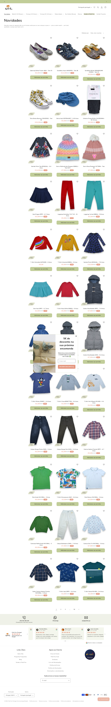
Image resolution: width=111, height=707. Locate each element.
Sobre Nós (20, 654)
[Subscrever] (68, 680)
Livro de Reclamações (55, 662)
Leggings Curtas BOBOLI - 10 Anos (94, 214)
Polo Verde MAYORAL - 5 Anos (41, 497)
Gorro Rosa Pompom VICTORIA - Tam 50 (94, 167)
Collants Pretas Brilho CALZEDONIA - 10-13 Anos (94, 119)
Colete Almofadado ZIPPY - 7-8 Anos (94, 308)
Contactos (55, 659)
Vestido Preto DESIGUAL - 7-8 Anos (94, 262)
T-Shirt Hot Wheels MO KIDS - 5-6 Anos (94, 402)
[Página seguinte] (79, 609)
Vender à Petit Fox (21, 662)
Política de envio (33, 701)
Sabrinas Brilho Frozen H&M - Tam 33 (41, 70)
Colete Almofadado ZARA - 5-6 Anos (94, 355)
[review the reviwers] (50, 630)
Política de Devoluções (54, 668)
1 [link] (56, 609)
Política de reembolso (66, 701)
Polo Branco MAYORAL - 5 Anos (94, 497)
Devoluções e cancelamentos (55, 671)
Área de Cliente (54, 654)
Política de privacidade (54, 701)
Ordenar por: (85, 33)
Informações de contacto (78, 701)
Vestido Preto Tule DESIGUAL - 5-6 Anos (41, 167)
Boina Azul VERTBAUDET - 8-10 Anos (68, 118)
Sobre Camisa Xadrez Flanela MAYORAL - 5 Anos (41, 592)
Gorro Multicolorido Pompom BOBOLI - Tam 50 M (67, 167)
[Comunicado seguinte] (106, 1)
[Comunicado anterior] (4, 1)
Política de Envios (55, 665)
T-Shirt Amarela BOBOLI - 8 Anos (67, 262)
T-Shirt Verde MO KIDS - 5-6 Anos (94, 591)
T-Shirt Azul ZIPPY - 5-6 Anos (67, 591)
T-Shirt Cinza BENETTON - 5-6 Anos (67, 401)
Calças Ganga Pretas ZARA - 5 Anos (41, 449)
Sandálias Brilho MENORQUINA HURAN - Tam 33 (94, 71)
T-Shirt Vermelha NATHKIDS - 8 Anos (41, 262)
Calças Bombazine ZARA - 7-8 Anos (67, 543)
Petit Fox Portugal (12, 701)
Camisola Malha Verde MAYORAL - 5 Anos (41, 544)
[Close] (76, 336)
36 (74, 609)
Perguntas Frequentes (20, 656)
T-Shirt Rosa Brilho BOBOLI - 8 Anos (67, 308)
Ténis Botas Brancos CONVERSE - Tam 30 (41, 119)
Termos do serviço (43, 701)
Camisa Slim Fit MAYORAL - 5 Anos (94, 543)
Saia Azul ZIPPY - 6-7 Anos (41, 308)
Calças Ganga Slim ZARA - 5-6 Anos (67, 449)
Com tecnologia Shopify (22, 701)
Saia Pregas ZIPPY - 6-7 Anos (41, 214)
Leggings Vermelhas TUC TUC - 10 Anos (67, 215)
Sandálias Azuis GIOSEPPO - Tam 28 (67, 70)
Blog (20, 659)
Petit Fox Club (55, 656)
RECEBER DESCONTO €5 (66, 366)
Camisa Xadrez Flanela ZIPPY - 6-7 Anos (94, 450)
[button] (18, 14)
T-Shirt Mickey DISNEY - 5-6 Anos (41, 401)
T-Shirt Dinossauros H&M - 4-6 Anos (67, 497)
